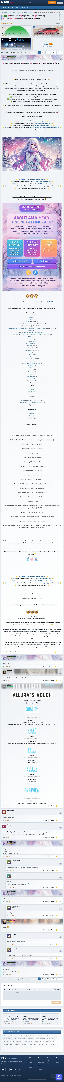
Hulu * (28, 321)
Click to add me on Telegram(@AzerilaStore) (43, 127)
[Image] (27, 989)
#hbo (47, 1044)
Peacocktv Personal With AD (32, 383)
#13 (8, 944)
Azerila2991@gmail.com (42, 123)
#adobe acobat (7, 1038)
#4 (3, 805)
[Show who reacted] (60, 652)
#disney (17, 1044)
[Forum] (4, 7)
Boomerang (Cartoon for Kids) (31, 363)
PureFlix (31, 367)
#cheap (52, 1041)
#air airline (7, 1041)
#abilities (21, 1035)
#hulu (52, 1044)
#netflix (18, 1047)
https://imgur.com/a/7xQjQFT (44, 302)
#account (28, 1035)
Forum (6, 12)
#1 (3, 651)
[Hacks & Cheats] (17, 7)
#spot (45, 1047)
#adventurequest (40, 1038)
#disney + (24, 1044)
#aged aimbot (50, 1038)
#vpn (5, 1049)
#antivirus (38, 1041)
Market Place (14, 12)
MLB (31, 356)
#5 (3, 820)
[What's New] (13, 7)
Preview (57, 989)
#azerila (45, 1041)
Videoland (31, 365)
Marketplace (32, 1065)
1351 (53, 52)
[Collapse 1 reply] (4, 911)
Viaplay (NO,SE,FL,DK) (31, 350)
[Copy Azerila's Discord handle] (8, 59)
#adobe (43, 1035)
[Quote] (15, 989)
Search (30, 1067)
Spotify (22, 400)
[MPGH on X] (7, 1069)
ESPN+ (31, 319)
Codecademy (31, 418)
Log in (60, 2)
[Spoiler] (30, 989)
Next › (60, 52)
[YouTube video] (32, 989)
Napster (31, 405)
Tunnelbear (31, 392)
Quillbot (31, 416)
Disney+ (31, 317)
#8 (7, 870)
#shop (40, 1047)
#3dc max (12, 1035)
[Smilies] (36, 989)
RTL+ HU (31, 378)
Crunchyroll (31, 330)
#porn (24, 1047)
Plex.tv (31, 339)
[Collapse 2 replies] (4, 874)
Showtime (31, 370)
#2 (3, 666)
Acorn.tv (31, 374)
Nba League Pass (31, 343)
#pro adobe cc (32, 1047)
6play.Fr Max (31, 381)
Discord (58, 1060)
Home (2, 12)
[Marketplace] (28, 7)
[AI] (23, 7)
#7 (3, 856)
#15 (8, 958)
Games (30, 1062)
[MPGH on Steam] (15, 1069)
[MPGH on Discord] (3, 1069)
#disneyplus (33, 1044)
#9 (7, 887)
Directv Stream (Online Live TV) (31, 326)
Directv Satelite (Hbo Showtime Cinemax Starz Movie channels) (26, 328)
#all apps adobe (17, 1041)
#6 (3, 837)
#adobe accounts (51, 1035)
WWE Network (31, 337)
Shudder (31, 361)
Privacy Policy (41, 1060)
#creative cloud (8, 1044)
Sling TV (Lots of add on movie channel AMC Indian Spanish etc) (31, 335)
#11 (8, 915)
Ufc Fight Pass (31, 345)
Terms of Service (40, 1066)
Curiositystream (31, 348)
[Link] (24, 989)
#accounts (36, 1035)
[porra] (11, 2)
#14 (3, 974)
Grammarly (31, 413)
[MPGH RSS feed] (19, 1069)
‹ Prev (34, 52)
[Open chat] (9, 7)
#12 (3, 929)
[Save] (59, 15)
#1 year (6, 1035)
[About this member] (60, 59)
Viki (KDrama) (31, 376)
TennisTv (31, 354)
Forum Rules (41, 1062)
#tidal (57, 1047)
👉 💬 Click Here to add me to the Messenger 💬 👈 (32, 121)
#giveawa (41, 1044)
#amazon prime (28, 1041)
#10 (3, 901)
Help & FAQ (40, 1069)
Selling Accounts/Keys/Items (25, 12)
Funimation (31, 341)
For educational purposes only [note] (37, 1079)
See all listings (58, 23)
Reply (45, 651)
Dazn (31, 352)
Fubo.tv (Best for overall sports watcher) (31, 332)
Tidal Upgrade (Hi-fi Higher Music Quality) (31, 402)
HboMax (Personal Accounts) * (27, 324)
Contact (58, 1062)
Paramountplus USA (31, 359)
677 (48, 52)
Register (52, 2)
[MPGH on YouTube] (11, 1069)
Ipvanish (31, 389)
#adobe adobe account (20, 1038)
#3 (3, 680)
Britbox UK (31, 372)
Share (51, 651)
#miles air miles (8, 1047)
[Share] (59, 19)
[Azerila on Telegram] (11, 59)
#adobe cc (30, 1038)
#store (51, 1047)
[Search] (30, 2)
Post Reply (56, 1002)
